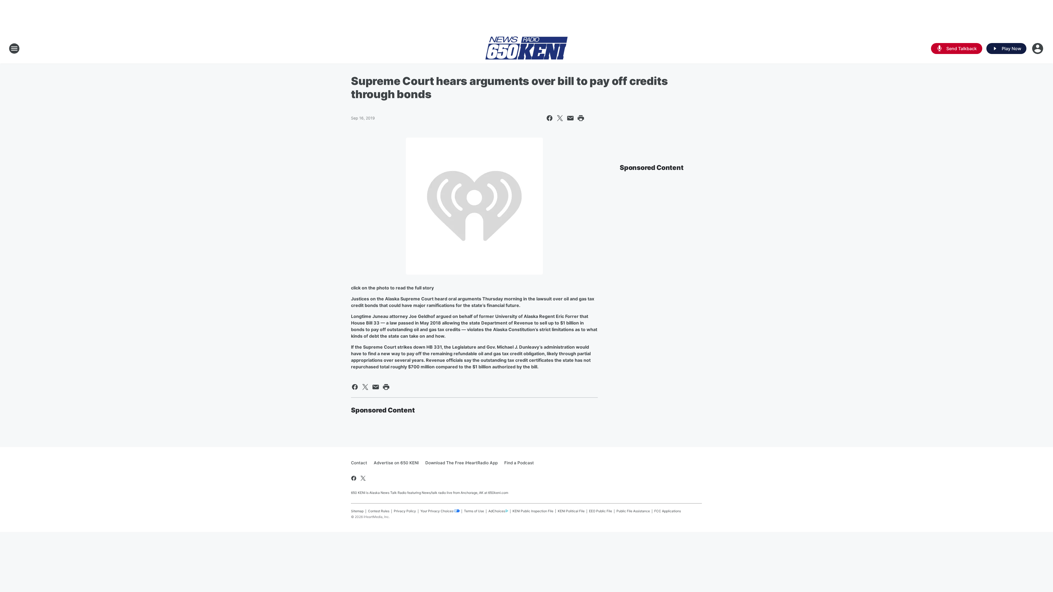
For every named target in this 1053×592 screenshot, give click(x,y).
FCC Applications (667, 511)
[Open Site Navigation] (14, 48)
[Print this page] (581, 118)
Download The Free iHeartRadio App (461, 462)
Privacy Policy (405, 511)
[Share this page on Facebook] (549, 118)
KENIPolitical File (571, 511)
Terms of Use (474, 511)
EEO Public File (600, 511)
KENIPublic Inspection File (533, 511)
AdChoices (496, 511)
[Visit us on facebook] (353, 478)
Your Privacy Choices (436, 511)
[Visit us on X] (363, 478)
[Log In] (1038, 48)
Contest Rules (378, 511)
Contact (359, 462)
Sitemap (357, 511)
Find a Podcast (519, 462)
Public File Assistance (633, 511)
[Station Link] (526, 48)
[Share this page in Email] (570, 118)
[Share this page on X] (560, 118)
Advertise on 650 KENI (396, 462)
